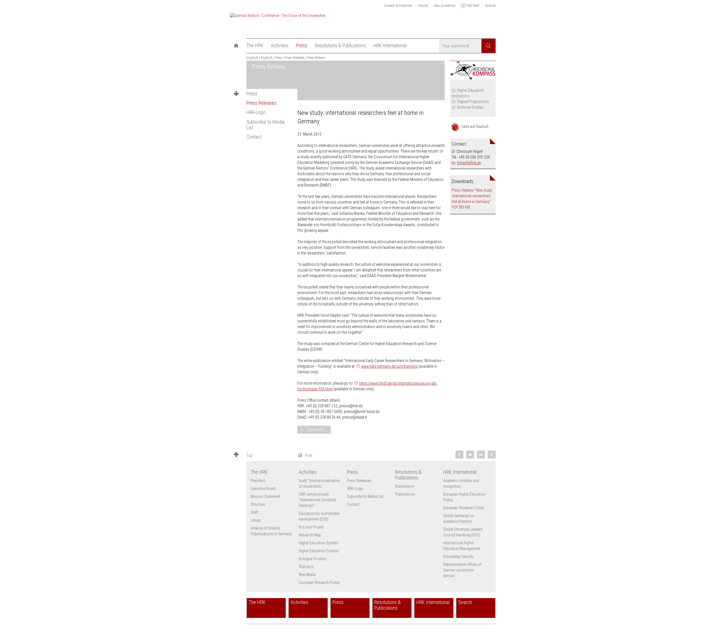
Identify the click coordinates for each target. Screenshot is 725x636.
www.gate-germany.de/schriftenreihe (389, 366)
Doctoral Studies (470, 107)
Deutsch (490, 6)
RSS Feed (473, 6)
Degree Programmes (473, 101)
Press (251, 94)
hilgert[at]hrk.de (469, 162)
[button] (263, 455)
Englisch (252, 58)
